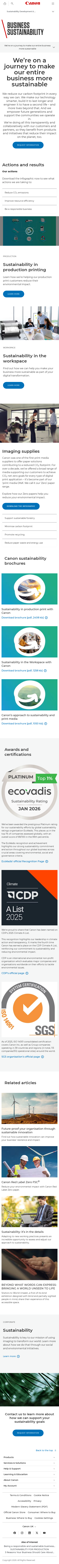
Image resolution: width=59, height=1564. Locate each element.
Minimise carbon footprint (19, 526)
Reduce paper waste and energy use (24, 542)
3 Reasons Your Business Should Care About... (29, 1552)
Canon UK (28, 1526)
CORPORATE (9, 1322)
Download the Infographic (21, 506)
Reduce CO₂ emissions (17, 192)
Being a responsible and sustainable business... (29, 1546)
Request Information (28, 145)
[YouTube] (44, 1533)
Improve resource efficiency (19, 201)
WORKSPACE (9, 347)
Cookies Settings (43, 1518)
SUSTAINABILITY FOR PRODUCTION (29, 1549)
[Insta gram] (22, 1533)
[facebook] (14, 1533)
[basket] (4, 3)
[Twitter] (37, 1533)
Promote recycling (15, 534)
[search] (12, 3)
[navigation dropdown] (53, 3)
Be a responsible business (18, 209)
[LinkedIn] (29, 1533)
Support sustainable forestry (20, 518)
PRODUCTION (9, 256)
